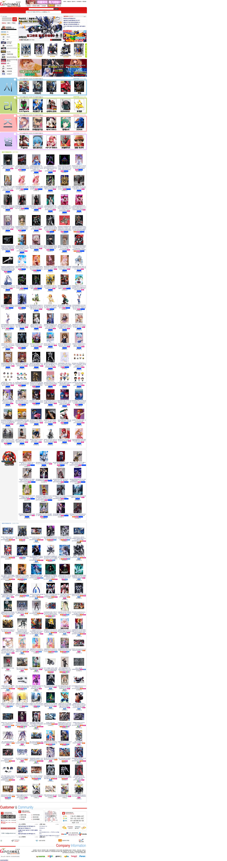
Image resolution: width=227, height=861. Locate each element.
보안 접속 (4, 16)
